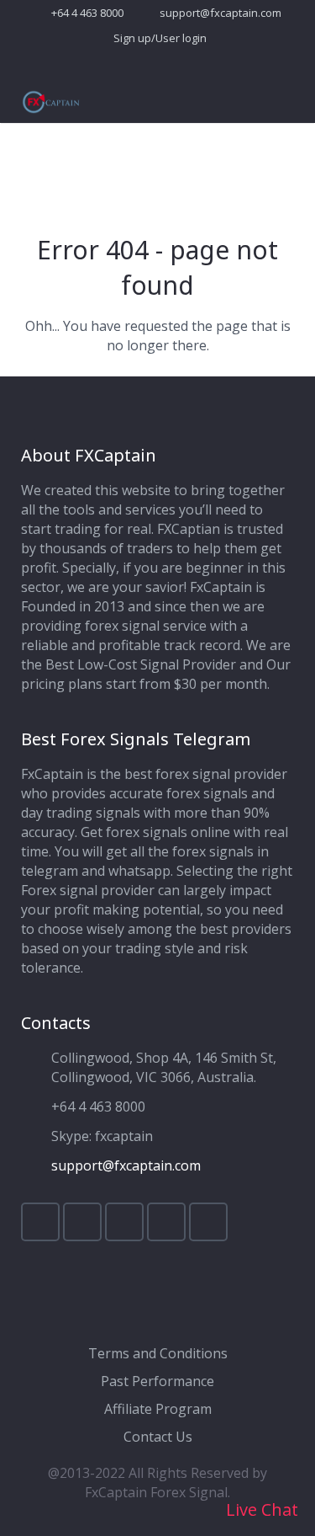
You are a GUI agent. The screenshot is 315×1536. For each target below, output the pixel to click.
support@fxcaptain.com (220, 12)
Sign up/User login (160, 37)
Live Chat (260, 1509)
